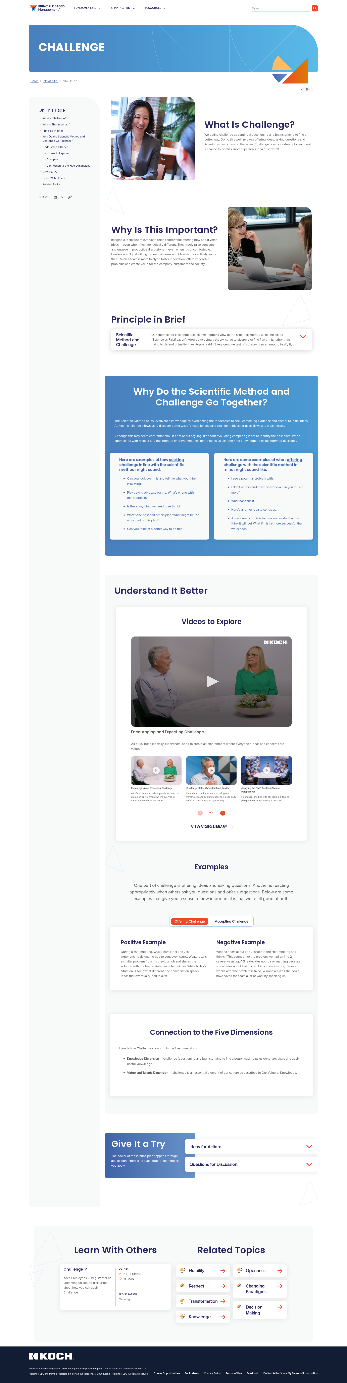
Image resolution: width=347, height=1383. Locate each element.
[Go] (315, 8)
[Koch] (47, 8)
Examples (52, 159)
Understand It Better (55, 147)
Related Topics (52, 184)
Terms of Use (234, 1373)
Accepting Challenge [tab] (231, 921)
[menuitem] (99, 8)
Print (308, 89)
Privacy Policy (212, 1373)
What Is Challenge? (54, 118)
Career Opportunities (167, 1373)
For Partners (192, 1373)
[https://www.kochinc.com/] (51, 1358)
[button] (211, 681)
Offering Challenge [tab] (190, 921)
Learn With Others (54, 178)
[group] (156, 781)
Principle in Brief (53, 131)
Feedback (253, 1373)
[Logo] (276, 642)
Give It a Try (50, 172)
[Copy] (70, 197)
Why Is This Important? (56, 124)
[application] (211, 682)
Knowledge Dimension (143, 1058)
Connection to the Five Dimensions (68, 166)
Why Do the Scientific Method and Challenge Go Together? (64, 138)
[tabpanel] (211, 958)
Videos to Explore (58, 153)
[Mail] (62, 197)
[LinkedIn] (55, 197)
